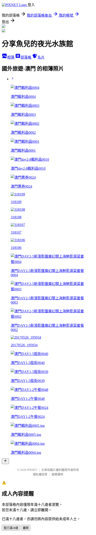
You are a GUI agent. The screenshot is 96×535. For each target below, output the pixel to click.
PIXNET (32, 469)
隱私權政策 (40, 474)
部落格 (26, 57)
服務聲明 (57, 474)
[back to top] (5, 461)
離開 (26, 528)
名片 (41, 57)
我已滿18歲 (11, 528)
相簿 (11, 57)
